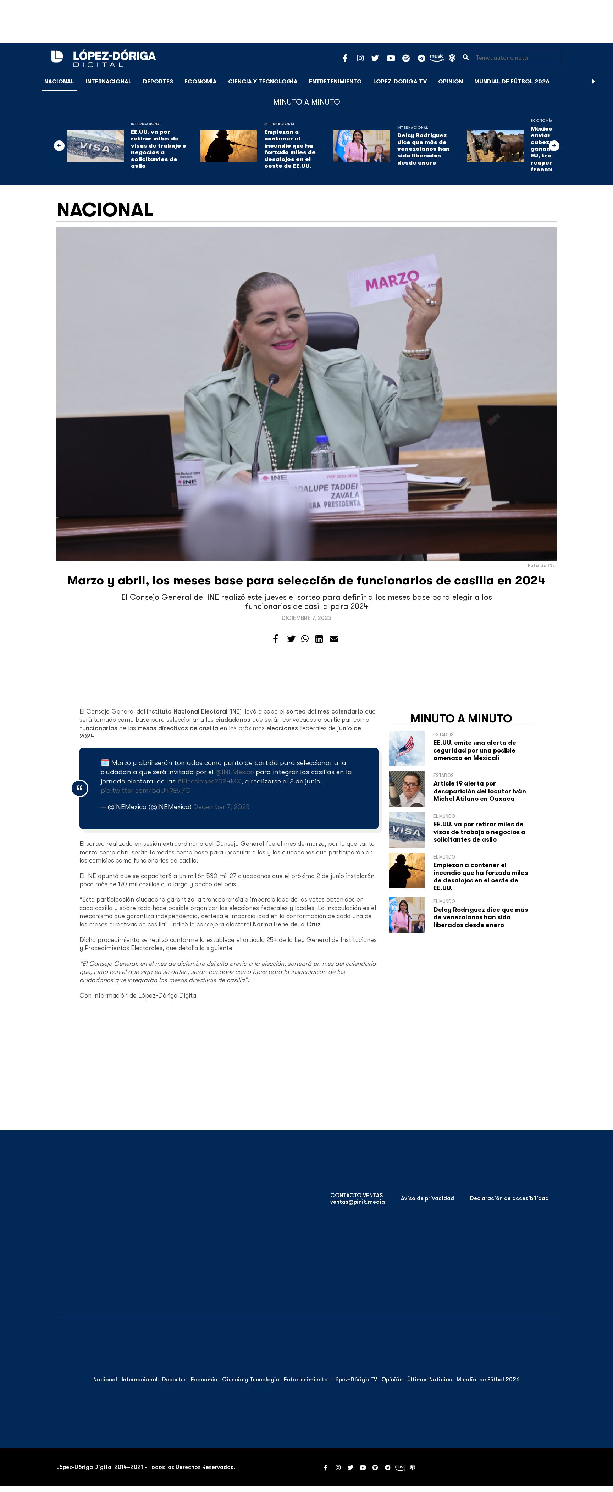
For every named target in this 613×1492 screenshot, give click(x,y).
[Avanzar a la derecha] (593, 81)
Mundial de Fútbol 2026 (511, 81)
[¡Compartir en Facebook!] (275, 639)
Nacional (59, 81)
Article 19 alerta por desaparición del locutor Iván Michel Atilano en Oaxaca (479, 791)
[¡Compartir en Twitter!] (291, 639)
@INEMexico (234, 772)
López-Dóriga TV (400, 81)
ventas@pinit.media (357, 1202)
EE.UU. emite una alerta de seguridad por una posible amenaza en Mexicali (474, 750)
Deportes (158, 81)
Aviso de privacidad (427, 1198)
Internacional (108, 81)
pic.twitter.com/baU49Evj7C (145, 790)
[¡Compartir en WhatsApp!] (305, 639)
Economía (200, 81)
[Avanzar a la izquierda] (59, 145)
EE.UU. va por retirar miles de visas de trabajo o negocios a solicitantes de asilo (158, 149)
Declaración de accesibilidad (509, 1198)
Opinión (450, 81)
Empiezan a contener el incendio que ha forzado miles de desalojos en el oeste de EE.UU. (290, 149)
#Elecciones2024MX (209, 781)
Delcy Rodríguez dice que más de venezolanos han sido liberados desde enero (423, 149)
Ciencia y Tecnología (263, 81)
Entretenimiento (335, 81)
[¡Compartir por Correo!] (334, 639)
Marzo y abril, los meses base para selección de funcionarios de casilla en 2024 (306, 580)
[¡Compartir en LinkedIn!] (319, 639)
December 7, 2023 (221, 807)
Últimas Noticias (429, 1379)
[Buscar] (603, 81)
